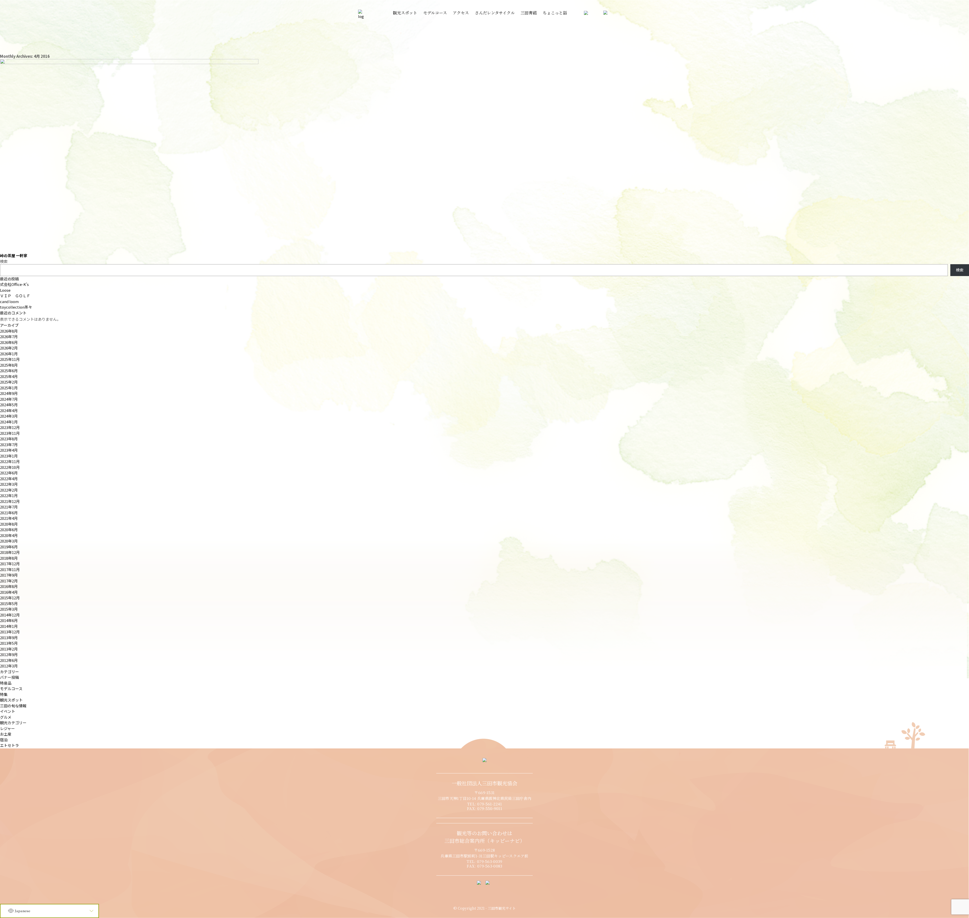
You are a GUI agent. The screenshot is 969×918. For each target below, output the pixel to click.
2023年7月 (9, 444)
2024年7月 (9, 399)
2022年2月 (9, 490)
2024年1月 (9, 421)
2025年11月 (10, 359)
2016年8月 (9, 586)
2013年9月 (9, 637)
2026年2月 (9, 347)
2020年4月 (9, 535)
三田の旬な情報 (13, 705)
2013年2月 (9, 649)
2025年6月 (9, 370)
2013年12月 (10, 631)
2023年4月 (9, 450)
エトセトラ (9, 745)
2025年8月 (9, 365)
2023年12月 (10, 427)
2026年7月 (9, 336)
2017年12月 (10, 563)
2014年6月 (9, 620)
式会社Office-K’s (14, 284)
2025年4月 (9, 376)
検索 (4, 261)
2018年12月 (10, 552)
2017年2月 (9, 580)
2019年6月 (9, 546)
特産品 (5, 683)
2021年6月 (9, 512)
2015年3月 (9, 609)
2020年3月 (9, 541)
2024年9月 (9, 393)
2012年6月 (9, 660)
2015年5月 (9, 603)
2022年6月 (9, 472)
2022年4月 (9, 478)
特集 (4, 694)
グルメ (5, 717)
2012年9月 (9, 654)
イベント (7, 711)
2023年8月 (9, 438)
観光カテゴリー (13, 722)
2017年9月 (9, 575)
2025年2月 (9, 382)
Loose (5, 290)
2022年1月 (9, 495)
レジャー (7, 728)
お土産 (5, 734)
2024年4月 (9, 410)
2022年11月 (10, 461)
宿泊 (4, 739)
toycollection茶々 (16, 307)
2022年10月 (10, 467)
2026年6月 (9, 342)
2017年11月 (10, 569)
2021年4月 (9, 518)
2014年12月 (10, 614)
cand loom (9, 301)
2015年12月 (10, 597)
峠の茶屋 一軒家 (13, 255)
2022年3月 (9, 484)
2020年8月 (9, 524)
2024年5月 (9, 404)
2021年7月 (9, 506)
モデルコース (11, 688)
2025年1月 (9, 387)
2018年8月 (9, 558)
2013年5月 (9, 643)
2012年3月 (9, 665)
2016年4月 (9, 592)
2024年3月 (9, 416)
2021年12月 (10, 501)
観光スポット (11, 700)
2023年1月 (9, 455)
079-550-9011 (489, 808)
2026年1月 (9, 353)
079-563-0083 (489, 866)
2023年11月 (10, 433)
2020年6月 (9, 529)
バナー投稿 (9, 677)
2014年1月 (9, 626)
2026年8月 (9, 331)
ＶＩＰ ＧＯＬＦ (15, 295)
